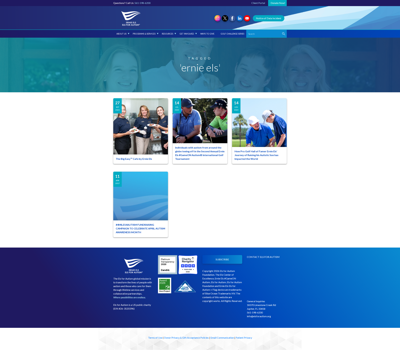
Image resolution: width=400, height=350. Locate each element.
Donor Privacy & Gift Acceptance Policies (186, 337)
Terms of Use (155, 337)
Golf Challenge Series (232, 33)
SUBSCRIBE (222, 259)
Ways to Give (207, 33)
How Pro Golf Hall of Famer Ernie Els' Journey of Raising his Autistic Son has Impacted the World (256, 155)
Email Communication (222, 337)
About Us (121, 33)
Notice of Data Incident (268, 18)
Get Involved (187, 33)
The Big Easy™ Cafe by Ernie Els (134, 158)
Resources (167, 33)
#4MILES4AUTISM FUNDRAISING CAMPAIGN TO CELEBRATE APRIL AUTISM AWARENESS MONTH (140, 228)
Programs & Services (144, 33)
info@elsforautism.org (259, 316)
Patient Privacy (244, 337)
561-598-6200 (142, 2)
